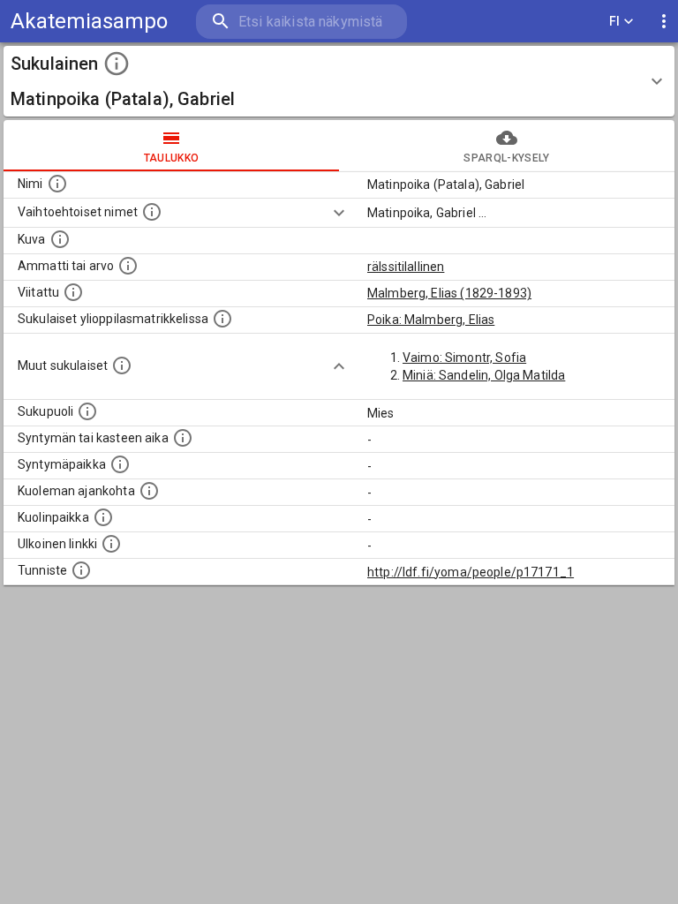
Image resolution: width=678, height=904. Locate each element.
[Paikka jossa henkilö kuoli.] (103, 517)
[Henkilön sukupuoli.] (87, 411)
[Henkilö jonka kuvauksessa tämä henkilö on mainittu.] (73, 292)
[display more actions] (664, 21)
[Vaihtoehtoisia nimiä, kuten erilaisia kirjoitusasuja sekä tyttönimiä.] (152, 212)
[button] (339, 81)
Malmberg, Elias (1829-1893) (449, 293)
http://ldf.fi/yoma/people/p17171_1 (470, 572)
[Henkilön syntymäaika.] (183, 438)
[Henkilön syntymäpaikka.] (120, 464)
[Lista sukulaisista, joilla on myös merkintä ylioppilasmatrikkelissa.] (222, 319)
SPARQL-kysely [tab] (506, 158)
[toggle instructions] (116, 63)
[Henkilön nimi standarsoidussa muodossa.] (57, 184)
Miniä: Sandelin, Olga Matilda (484, 375)
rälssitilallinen (405, 267)
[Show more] (339, 213)
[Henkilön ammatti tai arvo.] (128, 266)
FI (615, 21)
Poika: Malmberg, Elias (430, 320)
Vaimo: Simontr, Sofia (464, 357)
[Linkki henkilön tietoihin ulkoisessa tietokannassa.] (111, 544)
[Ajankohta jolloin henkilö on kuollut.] (149, 491)
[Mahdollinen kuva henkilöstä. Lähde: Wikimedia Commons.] (60, 239)
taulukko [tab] (172, 158)
